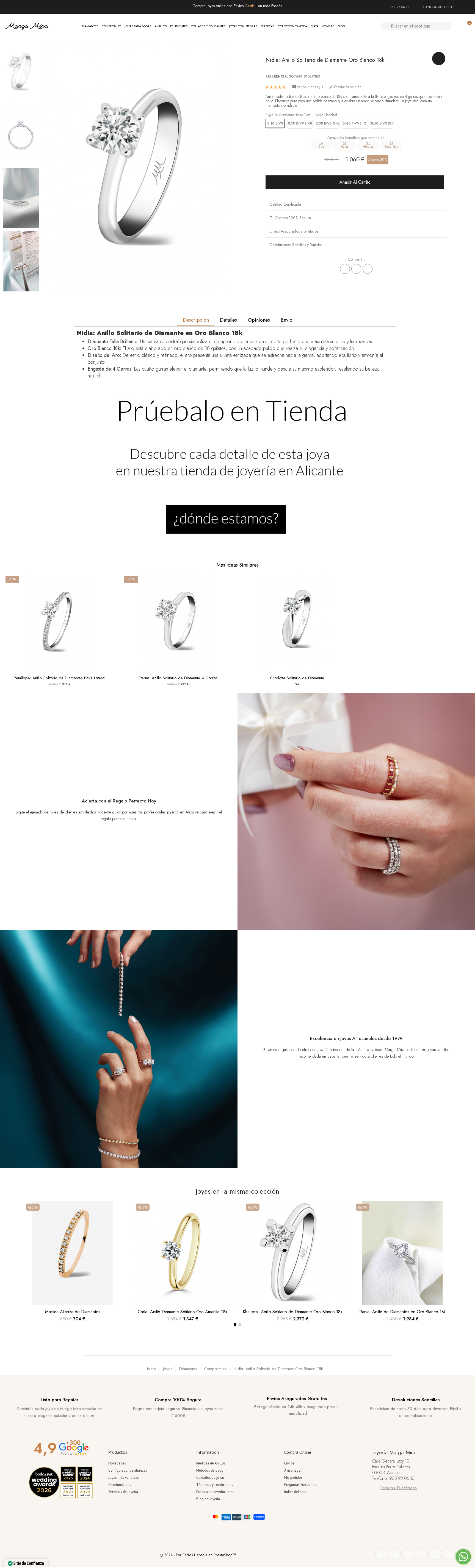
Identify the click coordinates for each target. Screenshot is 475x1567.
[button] (48, 166)
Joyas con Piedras (243, 26)
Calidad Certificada (285, 204)
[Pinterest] (367, 269)
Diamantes (90, 26)
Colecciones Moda (292, 26)
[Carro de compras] (467, 26)
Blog (341, 26)
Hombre (328, 26)
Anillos (161, 26)
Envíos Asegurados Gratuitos (297, 1398)
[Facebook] (345, 269)
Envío (286, 320)
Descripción (196, 320)
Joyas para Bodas (138, 26)
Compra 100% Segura (178, 1399)
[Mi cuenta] (458, 26)
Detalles (228, 320)
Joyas (167, 1368)
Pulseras (267, 26)
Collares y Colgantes (208, 26)
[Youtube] (435, 1554)
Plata (314, 26)
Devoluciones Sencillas (416, 1399)
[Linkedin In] (449, 1554)
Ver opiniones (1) (307, 87)
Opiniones (259, 320)
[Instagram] (422, 1554)
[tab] (356, 204)
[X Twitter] (356, 269)
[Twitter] (395, 1554)
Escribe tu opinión (345, 87)
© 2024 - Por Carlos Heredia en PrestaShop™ (198, 1554)
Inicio (151, 1368)
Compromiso (111, 26)
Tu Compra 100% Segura (290, 217)
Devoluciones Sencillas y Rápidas (296, 244)
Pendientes (178, 26)
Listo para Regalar (59, 1399)
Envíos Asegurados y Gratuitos (294, 231)
